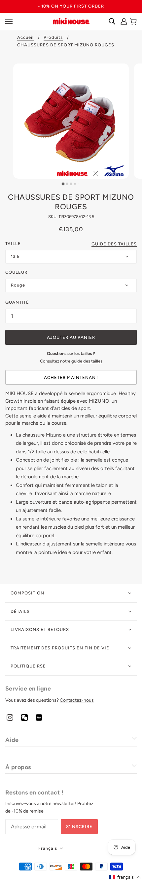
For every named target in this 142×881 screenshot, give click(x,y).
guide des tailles (86, 361)
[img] (10, 717)
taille (13, 243)
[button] (125, 877)
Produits (53, 37)
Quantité (17, 302)
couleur (16, 272)
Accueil (25, 37)
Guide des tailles (114, 244)
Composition (27, 593)
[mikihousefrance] (71, 21)
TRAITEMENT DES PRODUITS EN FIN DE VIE (60, 647)
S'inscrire (79, 826)
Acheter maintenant (71, 377)
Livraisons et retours (40, 629)
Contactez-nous (77, 700)
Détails (20, 611)
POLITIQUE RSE (28, 666)
